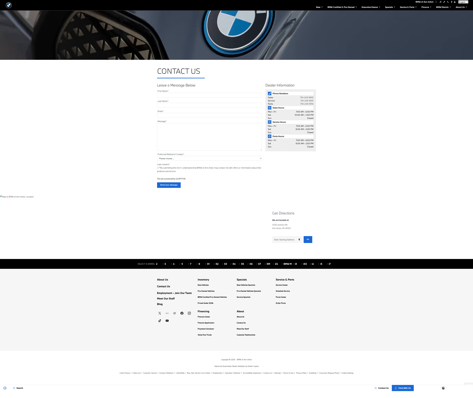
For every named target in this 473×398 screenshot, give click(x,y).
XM (268, 263)
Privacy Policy (301, 373)
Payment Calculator (206, 329)
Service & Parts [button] (407, 7)
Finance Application (206, 323)
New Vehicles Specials (246, 285)
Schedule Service (283, 291)
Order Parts (281, 303)
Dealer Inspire (253, 366)
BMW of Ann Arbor (244, 359)
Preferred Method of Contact (171, 154)
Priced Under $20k (205, 303)
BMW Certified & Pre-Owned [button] (341, 7)
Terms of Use (288, 373)
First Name (163, 91)
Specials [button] (389, 7)
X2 (217, 263)
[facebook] (182, 313)
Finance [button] (425, 7)
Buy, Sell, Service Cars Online (198, 373)
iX (296, 263)
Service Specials (243, 297)
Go (308, 239)
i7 (330, 263)
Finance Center (204, 317)
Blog (160, 304)
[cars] (167, 313)
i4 (313, 263)
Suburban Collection (232, 373)
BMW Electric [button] (442, 7)
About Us (162, 279)
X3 (225, 263)
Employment (217, 373)
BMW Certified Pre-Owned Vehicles (212, 297)
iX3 (305, 263)
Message (162, 121)
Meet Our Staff (166, 298)
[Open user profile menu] (454, 2)
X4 (234, 263)
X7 (259, 263)
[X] (159, 313)
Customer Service (150, 373)
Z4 (276, 263)
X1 (208, 263)
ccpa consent (163, 164)
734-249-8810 (306, 97)
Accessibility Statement (252, 373)
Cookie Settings (347, 373)
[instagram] (189, 313)
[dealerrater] (174, 313)
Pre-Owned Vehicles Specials (249, 291)
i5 (321, 263)
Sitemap (277, 373)
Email (161, 111)
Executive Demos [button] (370, 7)
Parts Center (281, 297)
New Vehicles (203, 285)
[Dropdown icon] (440, 2)
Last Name (163, 101)
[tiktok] (159, 320)
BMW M (288, 263)
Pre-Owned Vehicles (206, 291)
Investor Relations (166, 373)
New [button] (318, 7)
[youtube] (167, 320)
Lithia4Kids (180, 373)
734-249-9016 (306, 103)
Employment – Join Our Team (174, 293)
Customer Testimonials (246, 335)
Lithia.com (137, 373)
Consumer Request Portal (329, 373)
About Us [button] (460, 7)
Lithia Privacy (125, 373)
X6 (251, 263)
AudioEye (313, 373)
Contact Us (163, 286)
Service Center (282, 285)
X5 (242, 263)
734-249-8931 (306, 100)
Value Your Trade (205, 335)
